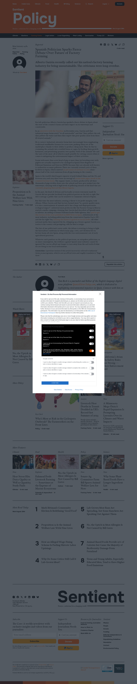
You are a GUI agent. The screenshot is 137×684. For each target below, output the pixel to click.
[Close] (101, 294)
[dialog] (68, 342)
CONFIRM (55, 383)
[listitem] (68, 327)
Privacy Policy (79, 389)
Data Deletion (58, 389)
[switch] (91, 331)
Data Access (68, 389)
